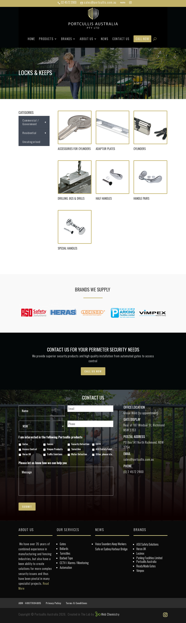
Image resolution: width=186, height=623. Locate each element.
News (104, 39)
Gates (25, 444)
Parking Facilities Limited (149, 558)
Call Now (142, 39)
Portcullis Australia (146, 561)
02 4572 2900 (66, 2)
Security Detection (80, 444)
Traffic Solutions (54, 454)
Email (127, 453)
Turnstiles (76, 449)
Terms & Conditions (76, 603)
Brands (66, 39)
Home (31, 39)
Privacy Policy (53, 603)
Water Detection (79, 454)
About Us (86, 39)
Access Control (29, 449)
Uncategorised (32, 142)
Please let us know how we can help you (43, 463)
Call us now (93, 371)
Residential (34, 132)
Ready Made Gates (146, 566)
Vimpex (140, 570)
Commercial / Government (34, 122)
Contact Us (121, 39)
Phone (128, 466)
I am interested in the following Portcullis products (52, 437)
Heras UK (26, 454)
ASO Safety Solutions (105, 449)
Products (46, 39)
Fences (50, 444)
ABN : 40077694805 (30, 603)
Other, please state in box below (105, 454)
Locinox (140, 553)
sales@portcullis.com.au (98, 2)
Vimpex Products (55, 449)
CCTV (98, 444)
